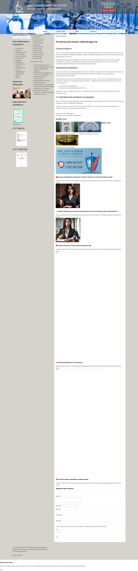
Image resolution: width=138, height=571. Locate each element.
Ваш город (58, 520)
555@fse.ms (108, 7)
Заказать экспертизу (108, 10)
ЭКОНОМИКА (18, 66)
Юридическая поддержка (19, 35)
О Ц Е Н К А (18, 70)
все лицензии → (17, 124)
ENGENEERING (19, 62)
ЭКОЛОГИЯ (18, 50)
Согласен (2, 569)
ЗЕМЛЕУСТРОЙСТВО (20, 56)
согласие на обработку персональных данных (72, 526)
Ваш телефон (59, 515)
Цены (77, 31)
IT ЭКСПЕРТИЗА (19, 58)
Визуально (57, 496)
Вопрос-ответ (61, 31)
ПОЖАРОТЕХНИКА (20, 64)
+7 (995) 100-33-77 (108, 5)
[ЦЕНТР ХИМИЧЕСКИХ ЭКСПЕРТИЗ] (18, 12)
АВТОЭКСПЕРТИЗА (20, 68)
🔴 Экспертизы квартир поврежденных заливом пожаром (72, 479)
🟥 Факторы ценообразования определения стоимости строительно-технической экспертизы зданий (84, 177)
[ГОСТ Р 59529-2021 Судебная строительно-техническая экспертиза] (21, 166)
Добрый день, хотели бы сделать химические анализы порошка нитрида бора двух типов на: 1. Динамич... (43, 86)
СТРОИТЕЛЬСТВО (20, 54)
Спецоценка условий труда (20, 551)
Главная (44, 31)
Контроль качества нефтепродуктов (65, 113)
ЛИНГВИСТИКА (19, 73)
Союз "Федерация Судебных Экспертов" (38, 549)
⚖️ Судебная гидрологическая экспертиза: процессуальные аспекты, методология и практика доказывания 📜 (87, 211)
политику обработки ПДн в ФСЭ (98, 526)
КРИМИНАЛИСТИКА (20, 52)
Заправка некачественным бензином (88, 134)
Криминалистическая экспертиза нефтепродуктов (68, 115)
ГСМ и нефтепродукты (61, 36)
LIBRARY (17, 77)
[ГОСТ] (21, 145)
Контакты (93, 31)
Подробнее (83, 566)
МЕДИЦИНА (18, 60)
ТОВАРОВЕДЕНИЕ (19, 72)
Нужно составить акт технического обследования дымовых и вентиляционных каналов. (43, 92)
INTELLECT (18, 75)
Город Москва (37, 37)
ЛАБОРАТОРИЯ (19, 48)
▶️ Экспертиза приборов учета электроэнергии (69, 362)
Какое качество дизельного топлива (65, 134)
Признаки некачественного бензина (65, 147)
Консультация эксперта (37, 61)
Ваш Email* (58, 505)
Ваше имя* (58, 509)
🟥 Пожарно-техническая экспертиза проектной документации (73, 245)
